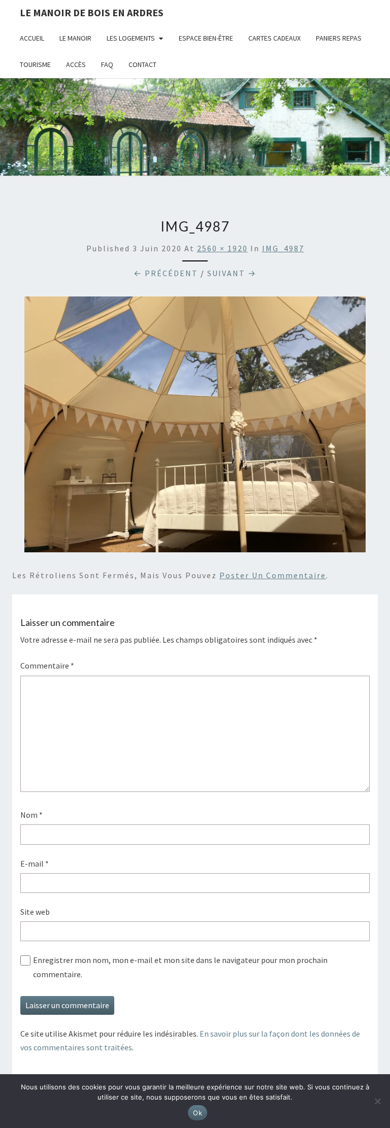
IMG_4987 (283, 248)
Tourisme (35, 64)
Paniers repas (339, 38)
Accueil (32, 38)
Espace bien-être (206, 38)
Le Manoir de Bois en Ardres (92, 12)
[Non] (377, 1101)
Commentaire (47, 665)
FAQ (107, 64)
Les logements (131, 38)
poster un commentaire (272, 575)
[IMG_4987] (195, 427)
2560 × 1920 (222, 248)
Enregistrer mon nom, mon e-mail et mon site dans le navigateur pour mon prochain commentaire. (180, 967)
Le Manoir (75, 38)
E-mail (34, 863)
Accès (76, 64)
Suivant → (231, 273)
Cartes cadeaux (274, 38)
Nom (31, 815)
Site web (35, 912)
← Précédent (166, 273)
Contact (142, 64)
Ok (197, 1113)
